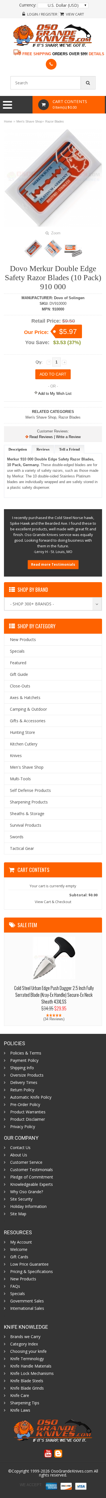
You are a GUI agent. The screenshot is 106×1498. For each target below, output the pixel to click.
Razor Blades (54, 121)
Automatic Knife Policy (30, 1097)
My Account (21, 1242)
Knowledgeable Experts (31, 1184)
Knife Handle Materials (30, 1366)
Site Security (21, 1199)
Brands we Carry (25, 1336)
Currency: (27, 5)
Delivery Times (23, 1082)
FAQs (15, 1286)
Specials (17, 1293)
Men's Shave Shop (29, 121)
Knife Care (19, 1395)
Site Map (18, 1214)
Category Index (24, 1344)
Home (8, 121)
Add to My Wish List (54, 393)
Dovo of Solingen (69, 298)
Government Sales (27, 1301)
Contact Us (20, 1147)
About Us (18, 1155)
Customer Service (26, 1162)
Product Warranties (28, 1112)
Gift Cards (19, 1257)
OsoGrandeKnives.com (72, 1471)
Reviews (42, 449)
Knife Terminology (27, 1358)
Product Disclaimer (27, 1119)
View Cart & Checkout (53, 901)
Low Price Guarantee (29, 1264)
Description (17, 449)
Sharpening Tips (24, 1403)
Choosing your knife (28, 1351)
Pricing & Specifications (31, 1271)
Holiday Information (28, 1206)
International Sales (27, 1308)
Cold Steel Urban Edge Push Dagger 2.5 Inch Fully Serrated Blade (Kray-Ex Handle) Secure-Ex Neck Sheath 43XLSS (54, 995)
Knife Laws (20, 1410)
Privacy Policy (22, 1126)
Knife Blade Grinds (27, 1388)
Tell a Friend (69, 449)
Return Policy (22, 1090)
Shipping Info (22, 1068)
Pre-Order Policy (25, 1104)
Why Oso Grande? (26, 1192)
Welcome (18, 1249)
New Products (23, 1279)
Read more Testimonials (53, 564)
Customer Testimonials (31, 1169)
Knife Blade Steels (26, 1381)
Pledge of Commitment (31, 1177)
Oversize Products (27, 1075)
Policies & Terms (25, 1053)
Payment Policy (24, 1060)
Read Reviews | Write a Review (54, 437)
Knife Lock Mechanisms (32, 1373)
